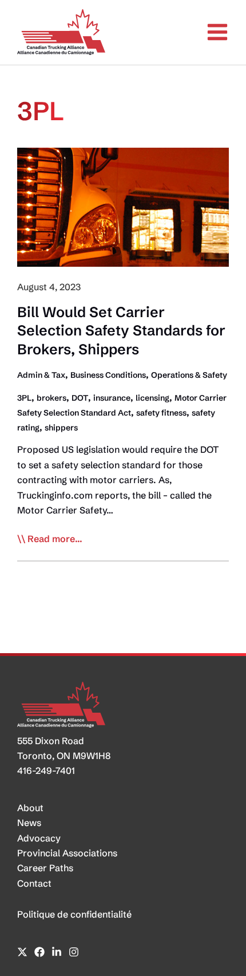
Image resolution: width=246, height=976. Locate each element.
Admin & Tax (41, 375)
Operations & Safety (189, 375)
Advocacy (39, 838)
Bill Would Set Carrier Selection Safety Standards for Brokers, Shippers (121, 330)
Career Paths (45, 868)
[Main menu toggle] (217, 32)
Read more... (54, 539)
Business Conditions (108, 375)
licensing (152, 398)
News (29, 822)
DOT (80, 398)
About (30, 807)
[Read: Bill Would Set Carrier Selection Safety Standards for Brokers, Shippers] (123, 206)
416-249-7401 (46, 770)
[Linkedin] (56, 952)
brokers (51, 398)
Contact (34, 883)
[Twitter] (22, 952)
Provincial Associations (67, 853)
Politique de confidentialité (74, 914)
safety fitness (161, 413)
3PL (24, 398)
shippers (61, 427)
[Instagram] (74, 952)
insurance (111, 398)
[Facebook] (39, 952)
